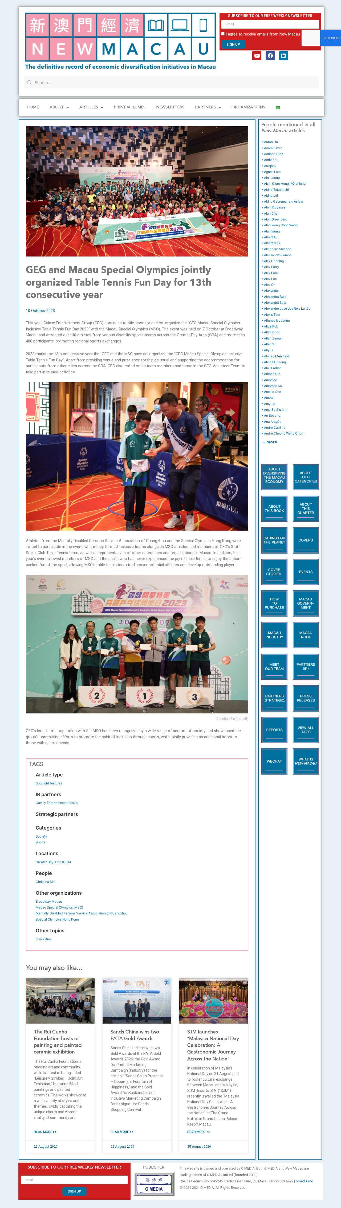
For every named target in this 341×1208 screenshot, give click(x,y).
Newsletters (170, 107)
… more (269, 442)
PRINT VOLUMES (129, 107)
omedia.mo (304, 1181)
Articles (88, 107)
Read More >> (45, 1132)
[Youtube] (256, 55)
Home (33, 107)
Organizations (248, 107)
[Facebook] (270, 55)
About (57, 107)
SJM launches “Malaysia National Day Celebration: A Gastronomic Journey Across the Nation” (213, 1045)
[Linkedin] (283, 55)
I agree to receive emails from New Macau (263, 34)
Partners (205, 107)
